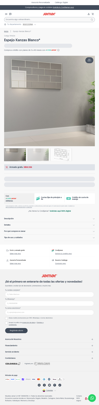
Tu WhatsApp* (10, 299)
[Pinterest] (54, 385)
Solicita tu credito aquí (63, 254)
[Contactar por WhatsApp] (92, 398)
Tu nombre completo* (12, 290)
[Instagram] (39, 385)
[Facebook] (44, 385)
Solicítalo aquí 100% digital (60, 211)
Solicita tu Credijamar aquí (63, 7)
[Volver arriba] (92, 389)
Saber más (28, 167)
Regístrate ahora (16, 331)
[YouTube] (49, 385)
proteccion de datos (28, 322)
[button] (93, 14)
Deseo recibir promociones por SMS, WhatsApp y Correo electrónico (31, 318)
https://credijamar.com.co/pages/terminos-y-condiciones (19, 207)
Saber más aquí (15, 254)
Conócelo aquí (60, 263)
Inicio (6, 32)
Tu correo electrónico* (13, 308)
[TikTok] (59, 385)
